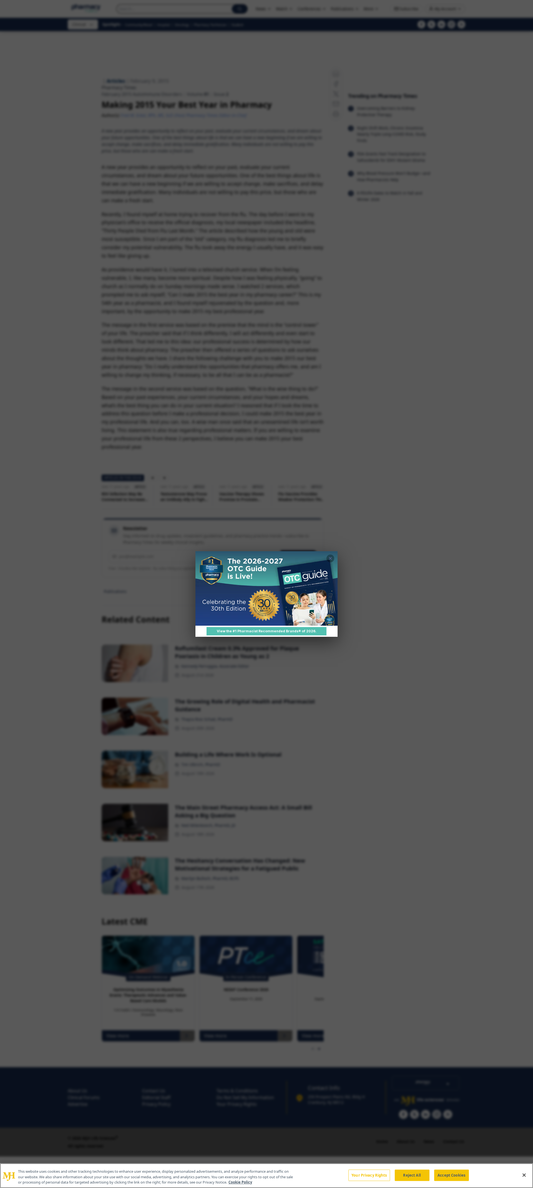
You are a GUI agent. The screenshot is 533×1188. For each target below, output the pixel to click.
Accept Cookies (451, 1174)
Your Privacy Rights (369, 1174)
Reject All (412, 1174)
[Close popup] (330, 558)
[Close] (524, 1175)
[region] (266, 1175)
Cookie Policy (240, 1182)
